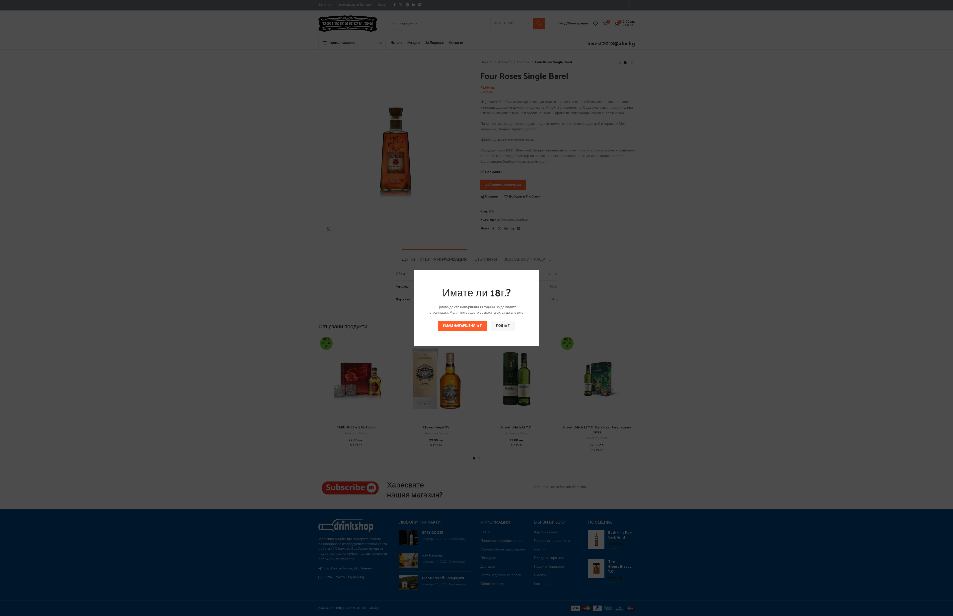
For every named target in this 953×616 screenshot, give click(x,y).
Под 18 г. (503, 325)
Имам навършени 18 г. (462, 325)
